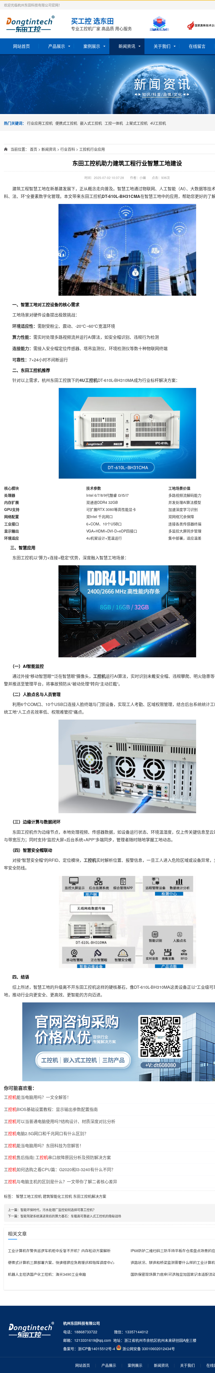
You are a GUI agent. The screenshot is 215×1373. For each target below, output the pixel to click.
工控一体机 (114, 123)
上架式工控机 (137, 123)
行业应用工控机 (40, 123)
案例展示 (91, 46)
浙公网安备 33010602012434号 (148, 1348)
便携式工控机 (66, 123)
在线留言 (197, 46)
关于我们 (162, 46)
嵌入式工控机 (91, 123)
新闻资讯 (127, 46)
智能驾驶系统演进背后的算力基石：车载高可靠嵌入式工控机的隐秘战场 (70, 1216)
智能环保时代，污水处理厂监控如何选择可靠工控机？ (58, 1209)
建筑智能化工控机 (57, 1196)
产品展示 (56, 46)
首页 (33, 149)
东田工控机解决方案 (89, 1196)
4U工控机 (158, 123)
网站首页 (21, 46)
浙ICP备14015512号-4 (96, 1348)
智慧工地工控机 (29, 1196)
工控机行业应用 (92, 149)
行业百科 (67, 149)
